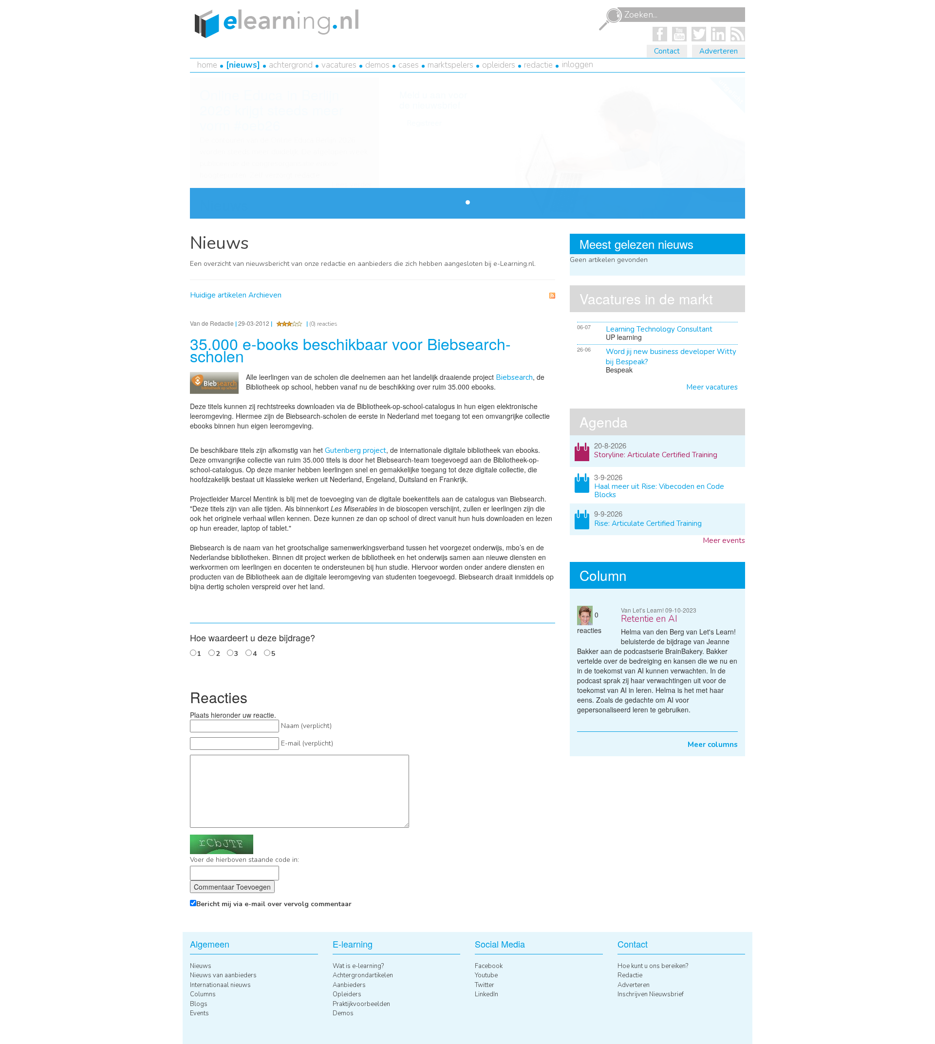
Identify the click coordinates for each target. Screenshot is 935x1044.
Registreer (424, 123)
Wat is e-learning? (358, 966)
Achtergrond (291, 65)
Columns (203, 994)
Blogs (198, 1004)
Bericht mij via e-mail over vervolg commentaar (274, 904)
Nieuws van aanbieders (223, 975)
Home (207, 65)
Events (199, 1013)
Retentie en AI (649, 619)
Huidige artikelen (218, 295)
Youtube (486, 975)
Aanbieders (349, 985)
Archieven (264, 295)
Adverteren (718, 51)
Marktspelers (450, 65)
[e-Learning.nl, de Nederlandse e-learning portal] (274, 23)
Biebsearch (514, 377)
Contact (667, 51)
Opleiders (498, 65)
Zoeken (610, 19)
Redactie (538, 65)
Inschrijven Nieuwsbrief (650, 994)
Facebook (489, 966)
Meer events (724, 540)
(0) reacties (323, 324)
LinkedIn (486, 994)
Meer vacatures (712, 387)
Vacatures (338, 65)
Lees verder (352, 184)
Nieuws (243, 65)
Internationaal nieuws (220, 985)
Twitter (484, 985)
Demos (377, 65)
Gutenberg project (355, 450)
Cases (408, 65)
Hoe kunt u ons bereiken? (652, 966)
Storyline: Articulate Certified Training (655, 455)
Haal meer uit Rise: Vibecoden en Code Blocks (659, 491)
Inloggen (577, 64)
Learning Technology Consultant (659, 329)
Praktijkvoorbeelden (361, 1004)
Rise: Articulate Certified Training (648, 523)
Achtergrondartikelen (363, 975)
